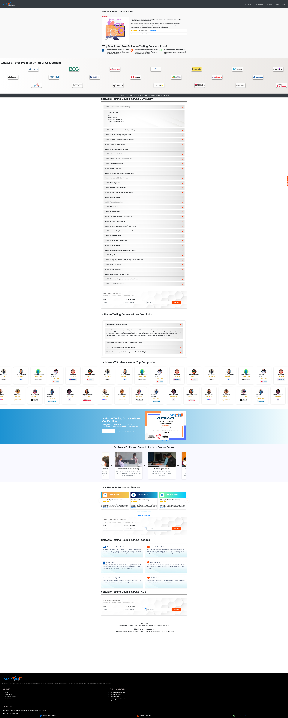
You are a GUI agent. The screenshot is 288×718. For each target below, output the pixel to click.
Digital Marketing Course (118, 698)
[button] (105, 507)
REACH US (176, 302)
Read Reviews (153, 30)
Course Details (129, 95)
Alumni (135, 95)
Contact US (8, 698)
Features (163, 95)
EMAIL (104, 299)
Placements (259, 4)
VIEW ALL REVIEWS (143, 515)
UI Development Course (118, 693)
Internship (269, 4)
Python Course (115, 700)
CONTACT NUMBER (129, 299)
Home (6, 693)
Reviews (277, 4)
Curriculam (121, 95)
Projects (158, 95)
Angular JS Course (116, 694)
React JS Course (115, 696)
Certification (147, 95)
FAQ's (167, 95)
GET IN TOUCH (108, 431)
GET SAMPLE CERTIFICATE (126, 431)
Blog (283, 4)
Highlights (140, 95)
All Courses (248, 4)
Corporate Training (10, 696)
